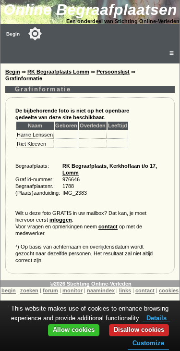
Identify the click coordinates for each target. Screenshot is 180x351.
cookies (169, 290)
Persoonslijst (113, 72)
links (125, 290)
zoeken (29, 290)
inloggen (60, 220)
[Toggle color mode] (35, 33)
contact (108, 226)
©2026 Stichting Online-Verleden (91, 284)
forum (50, 290)
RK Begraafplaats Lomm (58, 72)
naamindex (101, 290)
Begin (13, 34)
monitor (72, 290)
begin (8, 290)
